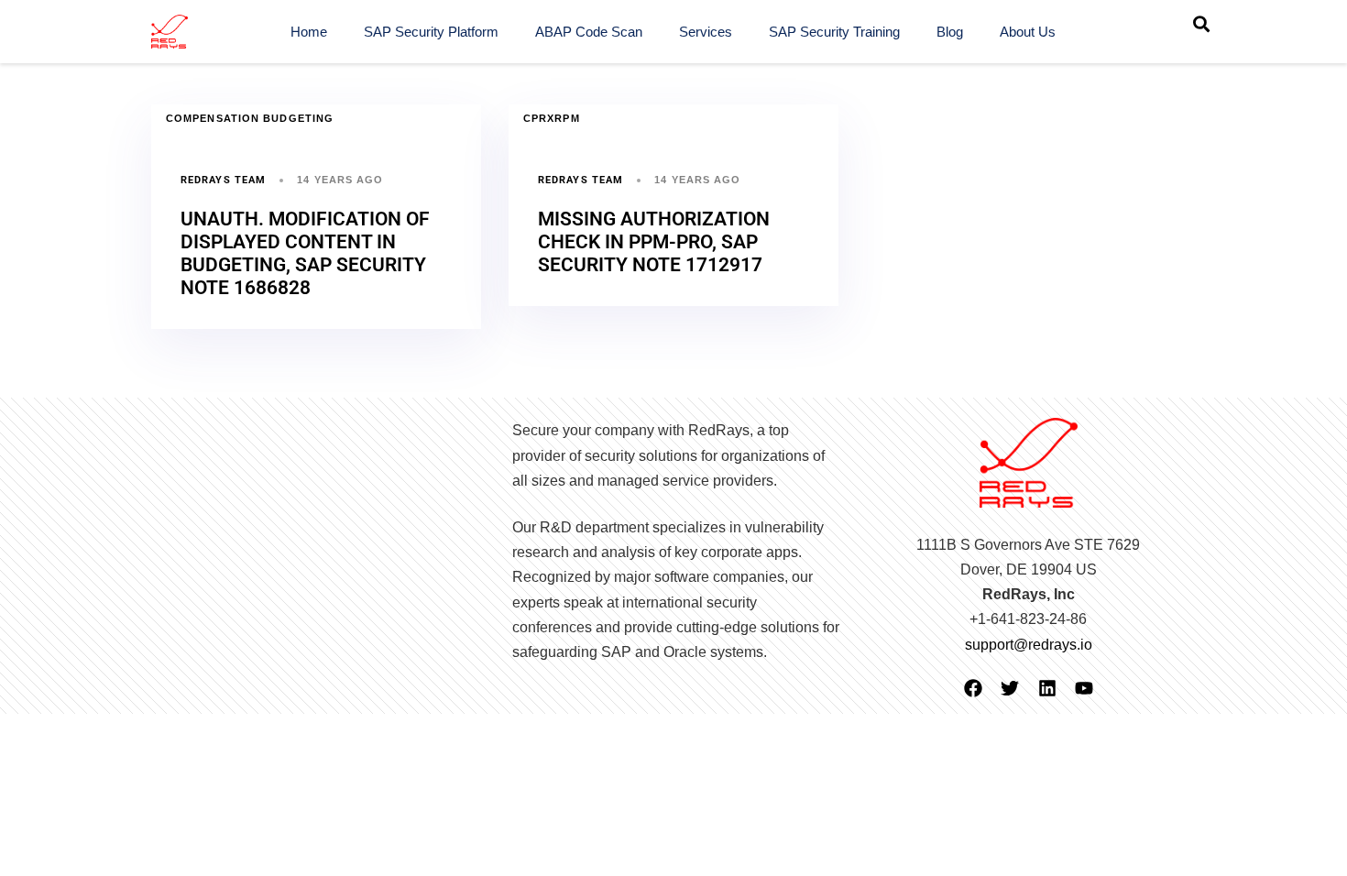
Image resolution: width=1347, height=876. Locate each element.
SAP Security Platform (431, 31)
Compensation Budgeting (250, 118)
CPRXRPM (551, 118)
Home (308, 31)
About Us (1028, 31)
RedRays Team (223, 180)
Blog (949, 31)
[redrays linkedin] (1047, 688)
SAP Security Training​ (834, 31)
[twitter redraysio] (1010, 688)
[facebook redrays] (973, 688)
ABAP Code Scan (588, 31)
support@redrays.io (1028, 644)
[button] (1201, 24)
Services (705, 31)
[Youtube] (1084, 688)
